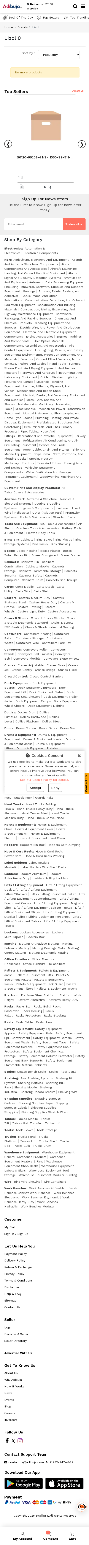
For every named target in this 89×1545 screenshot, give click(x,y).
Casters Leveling (29, 607)
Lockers (10, 932)
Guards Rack (23, 797)
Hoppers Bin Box (32, 844)
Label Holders (15, 862)
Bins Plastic (63, 539)
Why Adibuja (13, 1379)
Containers (12, 633)
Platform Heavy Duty (63, 999)
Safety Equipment (18, 1029)
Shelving (11, 1078)
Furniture (27, 359)
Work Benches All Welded (48, 1188)
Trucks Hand (26, 1136)
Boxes (9, 550)
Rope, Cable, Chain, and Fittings (46, 449)
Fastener (62, 508)
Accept (35, 788)
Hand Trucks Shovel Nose (45, 818)
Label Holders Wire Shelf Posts (43, 867)
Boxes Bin (21, 555)
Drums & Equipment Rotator (37, 748)
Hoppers (10, 844)
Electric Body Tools (40, 533)
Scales (9, 1071)
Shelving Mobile (25, 1087)
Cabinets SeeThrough (61, 580)
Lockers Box (35, 937)
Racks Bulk (41, 1006)
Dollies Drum (27, 712)
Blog (7, 1406)
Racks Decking (32, 1011)
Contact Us (12, 1307)
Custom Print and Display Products (31, 488)
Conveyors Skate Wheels (61, 658)
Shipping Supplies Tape (36, 1103)
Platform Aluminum (31, 999)
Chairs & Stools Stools (47, 618)
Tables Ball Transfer (27, 1123)
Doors (8, 728)
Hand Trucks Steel (35, 813)
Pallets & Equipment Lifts (34, 975)
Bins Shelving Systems (37, 1078)
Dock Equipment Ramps (33, 701)
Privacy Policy (14, 1273)
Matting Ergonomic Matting (48, 952)
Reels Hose (44, 1022)
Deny (55, 788)
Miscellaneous (25, 409)
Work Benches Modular (37, 1206)
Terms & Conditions (18, 1280)
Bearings (29, 291)
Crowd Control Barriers (46, 676)
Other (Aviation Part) (47, 512)
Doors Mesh (68, 728)
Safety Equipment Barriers (52, 1038)
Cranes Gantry (22, 669)
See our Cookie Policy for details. (44, 779)
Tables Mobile (27, 1118)
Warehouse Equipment (21, 1152)
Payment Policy (15, 1253)
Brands (22, 27)
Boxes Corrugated (45, 555)
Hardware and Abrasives (37, 372)
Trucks (9, 1136)
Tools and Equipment (20, 523)
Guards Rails (44, 797)
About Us (11, 1373)
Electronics (13, 248)
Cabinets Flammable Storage (40, 571)
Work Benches (15, 1188)
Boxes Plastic (50, 550)
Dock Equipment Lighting (46, 705)
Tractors (28, 463)
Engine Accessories (39, 336)
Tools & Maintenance (35, 517)
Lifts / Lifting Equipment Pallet (53, 894)
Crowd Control (15, 676)
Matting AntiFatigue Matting (39, 943)
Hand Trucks (14, 804)
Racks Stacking (55, 1015)
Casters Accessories (62, 611)
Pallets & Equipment (20, 970)
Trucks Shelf (48, 1141)
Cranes (9, 665)
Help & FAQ (12, 1294)
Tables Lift (53, 1123)
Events (9, 1399)
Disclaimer (11, 1287)
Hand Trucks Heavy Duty (34, 808)
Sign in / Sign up (16, 1233)
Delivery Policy (14, 1260)
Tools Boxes (24, 1130)
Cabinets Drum (32, 580)
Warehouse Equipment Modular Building (48, 1175)
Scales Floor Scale (62, 1071)
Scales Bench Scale (31, 1071)
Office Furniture (16, 959)
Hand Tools (57, 363)
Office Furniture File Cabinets (44, 963)
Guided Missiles (51, 377)
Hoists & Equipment (19, 824)
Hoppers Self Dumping (64, 844)
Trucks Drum (42, 1145)
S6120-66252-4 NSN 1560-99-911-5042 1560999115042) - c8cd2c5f (43, 158)
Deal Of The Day (21, 17)
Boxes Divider (70, 555)
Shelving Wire (68, 1092)
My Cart (10, 1227)
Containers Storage (30, 638)
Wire (7, 1181)
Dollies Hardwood (33, 717)
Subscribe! (74, 224)
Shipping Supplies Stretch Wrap (44, 1112)
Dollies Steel (51, 721)
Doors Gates (48, 728)
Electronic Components (41, 253)
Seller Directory (15, 1340)
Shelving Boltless (30, 1083)
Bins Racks (40, 544)
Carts (8, 586)
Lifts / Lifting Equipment (23, 885)
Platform (11, 995)
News (8, 1393)
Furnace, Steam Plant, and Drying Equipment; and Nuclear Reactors (42, 368)
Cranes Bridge (45, 669)
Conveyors (12, 649)
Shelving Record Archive (38, 1092)
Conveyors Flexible (27, 658)
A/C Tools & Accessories (57, 523)
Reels (8, 1022)
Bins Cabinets (23, 539)
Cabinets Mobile (37, 566)
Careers (9, 1413)
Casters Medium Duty (34, 598)
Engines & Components (36, 508)
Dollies (9, 712)
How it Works (14, 1386)
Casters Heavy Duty (43, 602)
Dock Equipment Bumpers (37, 687)
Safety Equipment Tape (49, 1042)
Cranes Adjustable (31, 665)
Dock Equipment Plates (46, 692)
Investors (10, 1419)
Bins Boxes (44, 539)
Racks (9, 1006)
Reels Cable (24, 1022)
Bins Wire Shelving (27, 1181)
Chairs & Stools (16, 618)
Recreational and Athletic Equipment (45, 436)
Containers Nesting (37, 633)
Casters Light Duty (31, 611)
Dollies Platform (27, 721)
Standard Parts (64, 517)
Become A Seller (16, 1334)
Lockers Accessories (34, 932)
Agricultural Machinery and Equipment (41, 259)
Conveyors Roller (35, 649)
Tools (8, 1130)
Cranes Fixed (67, 669)
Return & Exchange (18, 1267)
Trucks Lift (28, 1141)
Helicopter (21, 512)
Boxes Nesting (26, 550)
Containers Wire (27, 643)
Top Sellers (51, 17)
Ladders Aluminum (32, 874)
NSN (7, 259)
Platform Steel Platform (39, 995)
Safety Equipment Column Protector (45, 1056)
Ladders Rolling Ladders (50, 878)
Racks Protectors (28, 1015)
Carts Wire (23, 591)
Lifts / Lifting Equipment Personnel (44, 916)
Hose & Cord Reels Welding (44, 856)
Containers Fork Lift (56, 643)
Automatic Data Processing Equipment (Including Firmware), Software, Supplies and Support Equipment (45, 286)
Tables (9, 1118)
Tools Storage (47, 1130)
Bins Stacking (60, 544)
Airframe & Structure (42, 499)
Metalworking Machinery (35, 404)
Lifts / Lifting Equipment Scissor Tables (43, 907)
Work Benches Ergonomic (40, 1197)
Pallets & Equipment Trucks (57, 988)
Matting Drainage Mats (48, 948)
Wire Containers (54, 1181)
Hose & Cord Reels (18, 851)
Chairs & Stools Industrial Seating (49, 627)
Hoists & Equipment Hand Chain (41, 838)
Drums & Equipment (19, 734)
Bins (7, 539)
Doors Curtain (26, 728)
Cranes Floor (56, 665)
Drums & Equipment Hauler (43, 739)
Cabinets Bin (30, 562)
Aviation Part (14, 499)
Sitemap (10, 1300)
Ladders (10, 874)
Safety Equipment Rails (36, 1033)
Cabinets (11, 562)
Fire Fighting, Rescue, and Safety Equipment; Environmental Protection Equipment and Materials (43, 354)
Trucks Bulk (21, 1145)
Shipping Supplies (18, 1098)
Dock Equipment (17, 683)
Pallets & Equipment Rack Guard (39, 984)
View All (79, 91)
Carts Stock (45, 586)
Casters (10, 598)
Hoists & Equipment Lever (34, 829)
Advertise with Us (18, 1353)
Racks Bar (23, 1006)
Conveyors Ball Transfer (34, 654)
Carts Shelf (41, 591)
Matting (10, 943)
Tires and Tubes (49, 463)
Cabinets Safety (30, 575)
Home (8, 27)
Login (8, 1327)
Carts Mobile (24, 586)
